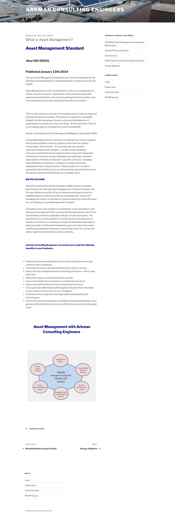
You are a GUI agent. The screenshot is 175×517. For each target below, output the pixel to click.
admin (49, 36)
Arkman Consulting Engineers (75, 10)
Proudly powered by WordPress (38, 510)
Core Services (111, 55)
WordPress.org (111, 97)
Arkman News (37, 429)
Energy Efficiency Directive (117, 50)
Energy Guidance (112, 66)
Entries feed (110, 87)
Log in (107, 82)
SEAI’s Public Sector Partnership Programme (124, 60)
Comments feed (112, 92)
